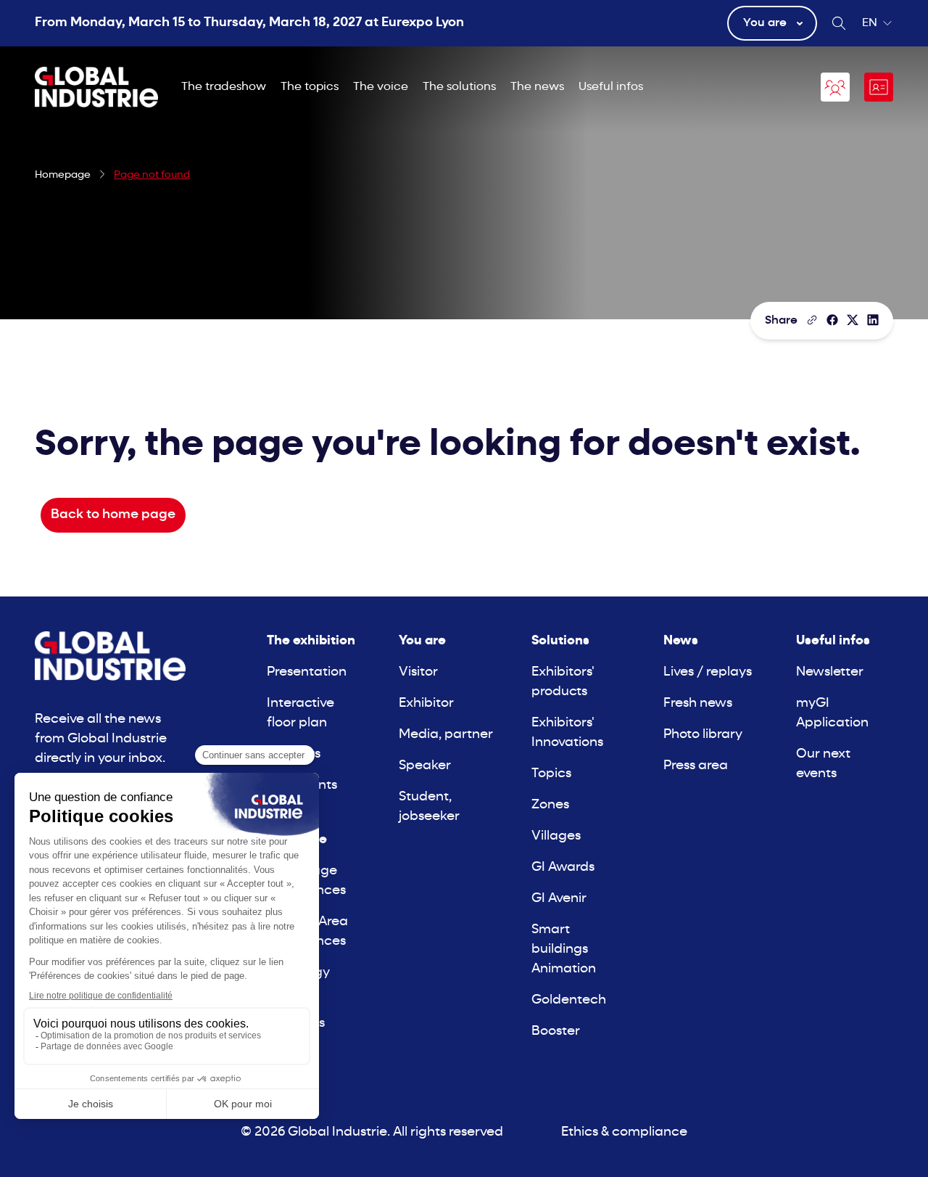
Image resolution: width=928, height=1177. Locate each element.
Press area (695, 766)
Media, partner (446, 735)
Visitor (418, 672)
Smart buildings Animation (563, 949)
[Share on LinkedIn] (873, 320)
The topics (310, 87)
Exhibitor (426, 703)
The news (537, 87)
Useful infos (611, 87)
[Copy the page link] (812, 320)
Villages (556, 836)
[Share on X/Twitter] (852, 320)
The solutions (459, 87)
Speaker (425, 766)
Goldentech (568, 1000)
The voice (380, 87)
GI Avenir (559, 899)
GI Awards (562, 867)
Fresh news (697, 703)
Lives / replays (707, 672)
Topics (551, 774)
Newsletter (829, 672)
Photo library (702, 735)
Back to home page (113, 515)
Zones (550, 805)
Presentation (307, 672)
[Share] (832, 320)
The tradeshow (223, 87)
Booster (555, 1031)
